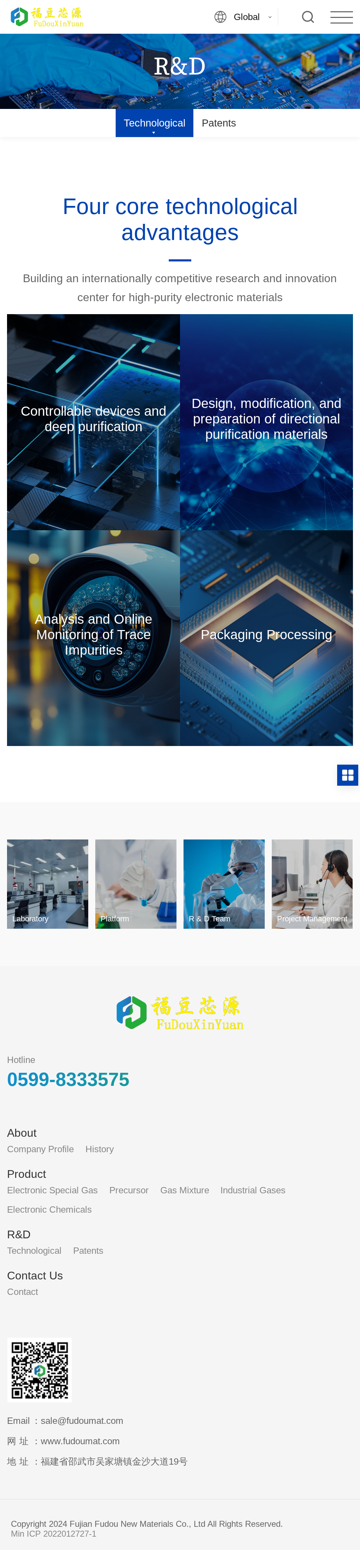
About (22, 1133)
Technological (154, 123)
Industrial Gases (252, 1190)
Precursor (129, 1190)
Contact (22, 1292)
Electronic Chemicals (49, 1209)
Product (26, 1174)
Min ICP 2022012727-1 (53, 1533)
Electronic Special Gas (52, 1190)
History (99, 1149)
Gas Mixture (184, 1190)
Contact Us (35, 1275)
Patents (219, 123)
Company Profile (40, 1149)
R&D (19, 1234)
